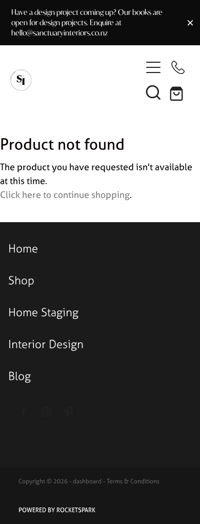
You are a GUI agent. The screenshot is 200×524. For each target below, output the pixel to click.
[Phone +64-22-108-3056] (178, 67)
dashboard (87, 481)
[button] (153, 92)
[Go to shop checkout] (178, 92)
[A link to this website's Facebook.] (24, 412)
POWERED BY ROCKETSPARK (56, 510)
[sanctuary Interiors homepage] (75, 80)
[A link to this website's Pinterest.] (69, 412)
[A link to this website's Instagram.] (46, 412)
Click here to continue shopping (65, 195)
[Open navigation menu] (153, 67)
